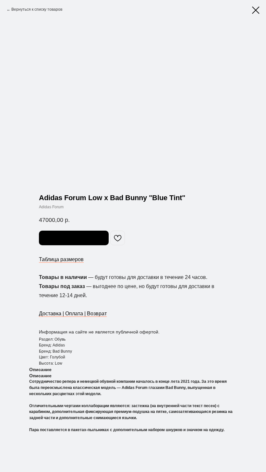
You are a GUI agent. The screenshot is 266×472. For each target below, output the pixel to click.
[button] (74, 238)
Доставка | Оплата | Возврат (73, 313)
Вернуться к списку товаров (36, 9)
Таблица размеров (61, 259)
